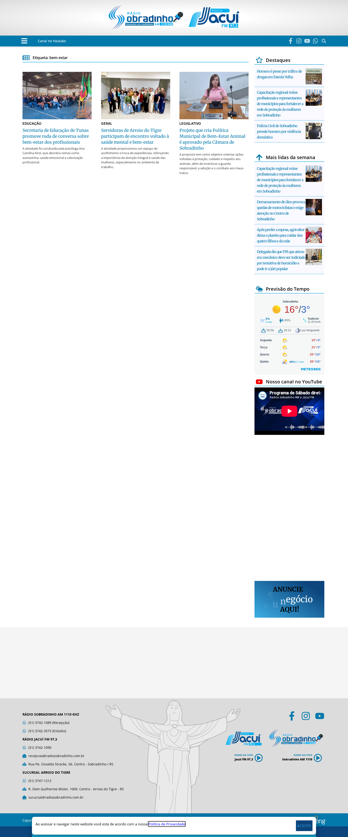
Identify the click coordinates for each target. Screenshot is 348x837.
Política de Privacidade (166, 824)
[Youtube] (307, 41)
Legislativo (190, 123)
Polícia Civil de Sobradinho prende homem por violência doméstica (279, 131)
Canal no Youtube (52, 41)
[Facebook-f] (291, 41)
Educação (31, 123)
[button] (24, 41)
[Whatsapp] (315, 41)
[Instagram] (299, 41)
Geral (106, 123)
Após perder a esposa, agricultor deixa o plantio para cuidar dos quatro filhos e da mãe (280, 235)
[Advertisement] (289, 508)
